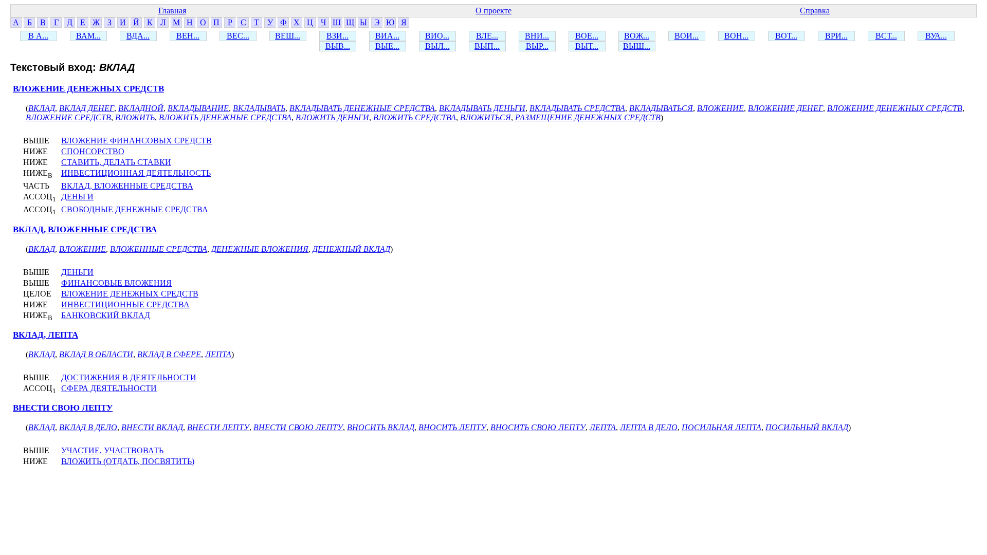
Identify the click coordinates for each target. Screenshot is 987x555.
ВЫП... (487, 46)
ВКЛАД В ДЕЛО (88, 427)
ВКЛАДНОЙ (140, 108)
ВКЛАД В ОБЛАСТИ (96, 354)
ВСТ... (886, 35)
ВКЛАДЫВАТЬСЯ (661, 108)
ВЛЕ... (487, 35)
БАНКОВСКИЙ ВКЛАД (105, 315)
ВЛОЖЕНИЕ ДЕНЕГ (785, 108)
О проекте (493, 10)
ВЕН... (187, 35)
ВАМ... (88, 35)
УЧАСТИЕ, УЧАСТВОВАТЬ (112, 450)
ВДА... (138, 35)
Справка (815, 10)
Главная (172, 10)
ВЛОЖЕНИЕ (720, 108)
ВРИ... (836, 35)
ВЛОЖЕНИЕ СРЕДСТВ (68, 117)
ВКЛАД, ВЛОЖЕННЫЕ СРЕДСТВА (127, 185)
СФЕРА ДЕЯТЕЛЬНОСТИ (109, 388)
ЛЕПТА (218, 354)
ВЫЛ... (437, 46)
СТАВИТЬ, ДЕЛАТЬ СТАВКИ (116, 162)
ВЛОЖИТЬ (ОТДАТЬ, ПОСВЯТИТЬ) (127, 461)
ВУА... (936, 35)
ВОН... (736, 35)
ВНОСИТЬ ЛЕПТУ (452, 427)
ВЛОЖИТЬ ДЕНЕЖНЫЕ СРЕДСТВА (225, 117)
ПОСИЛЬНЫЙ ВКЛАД (806, 427)
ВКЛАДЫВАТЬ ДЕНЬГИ (482, 108)
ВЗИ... (337, 35)
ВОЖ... (636, 35)
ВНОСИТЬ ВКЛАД (380, 427)
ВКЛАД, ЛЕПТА (45, 335)
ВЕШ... (287, 35)
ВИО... (437, 35)
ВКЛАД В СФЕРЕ (169, 354)
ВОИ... (686, 35)
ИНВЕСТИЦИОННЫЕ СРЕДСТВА (125, 304)
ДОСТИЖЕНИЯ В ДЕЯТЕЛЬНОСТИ (128, 377)
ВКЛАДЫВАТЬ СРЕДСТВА (577, 108)
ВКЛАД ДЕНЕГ (86, 108)
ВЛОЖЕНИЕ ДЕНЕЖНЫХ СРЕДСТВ (88, 89)
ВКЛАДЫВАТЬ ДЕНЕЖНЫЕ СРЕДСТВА (362, 108)
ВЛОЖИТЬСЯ (485, 117)
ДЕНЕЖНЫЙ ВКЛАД (351, 249)
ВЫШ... (636, 46)
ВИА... (387, 35)
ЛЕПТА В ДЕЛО (649, 427)
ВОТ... (786, 35)
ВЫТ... (586, 46)
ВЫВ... (337, 46)
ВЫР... (537, 46)
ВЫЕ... (387, 46)
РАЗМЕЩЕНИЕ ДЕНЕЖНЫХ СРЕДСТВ (588, 117)
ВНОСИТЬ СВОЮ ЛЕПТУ (538, 427)
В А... (38, 35)
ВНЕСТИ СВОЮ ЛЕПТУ (63, 408)
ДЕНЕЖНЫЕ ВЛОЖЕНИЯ (259, 249)
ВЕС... (238, 35)
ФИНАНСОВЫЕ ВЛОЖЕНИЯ (116, 283)
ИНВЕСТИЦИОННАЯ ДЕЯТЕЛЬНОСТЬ (136, 173)
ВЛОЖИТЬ (135, 117)
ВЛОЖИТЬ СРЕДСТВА (414, 117)
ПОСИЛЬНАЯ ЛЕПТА (721, 427)
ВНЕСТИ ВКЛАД (152, 427)
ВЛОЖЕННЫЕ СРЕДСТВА (158, 249)
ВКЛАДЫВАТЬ (259, 108)
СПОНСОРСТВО (92, 151)
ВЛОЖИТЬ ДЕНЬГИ (332, 117)
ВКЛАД (41, 108)
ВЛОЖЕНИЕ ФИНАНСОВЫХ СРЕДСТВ (136, 140)
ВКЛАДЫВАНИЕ (198, 108)
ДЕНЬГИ (77, 196)
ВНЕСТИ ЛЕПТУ (218, 427)
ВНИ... (537, 35)
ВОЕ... (586, 35)
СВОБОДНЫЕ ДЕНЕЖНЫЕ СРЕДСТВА (134, 209)
